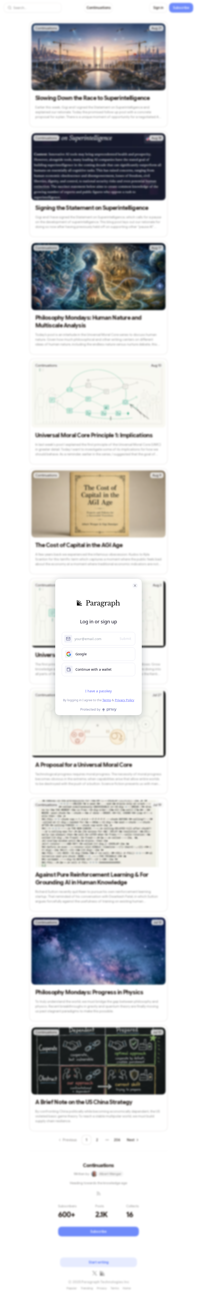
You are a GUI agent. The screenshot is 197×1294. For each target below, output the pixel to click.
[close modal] (135, 585)
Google (81, 654)
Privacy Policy (124, 700)
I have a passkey (98, 691)
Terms (106, 700)
